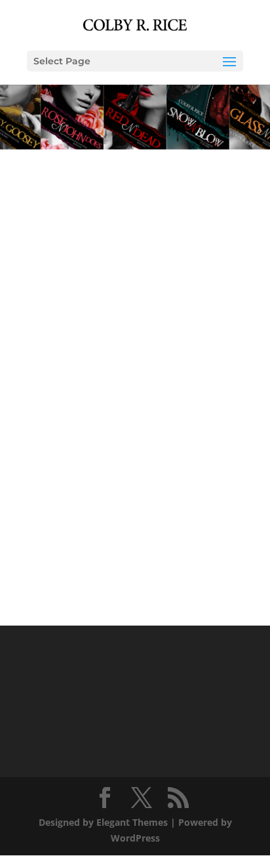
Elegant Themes (132, 822)
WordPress (135, 838)
